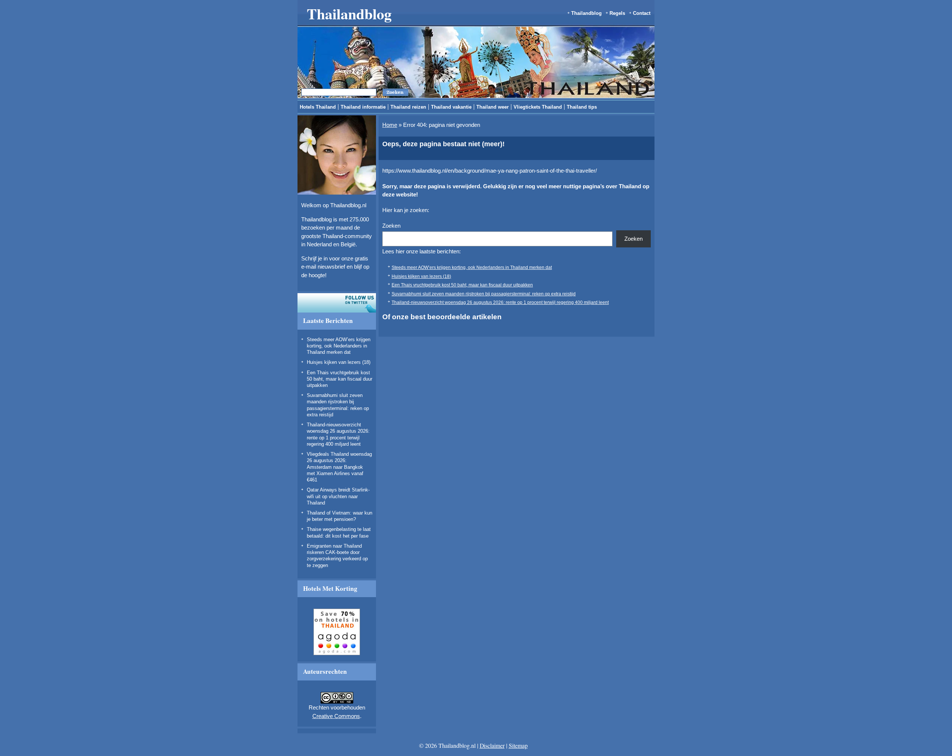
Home (389, 125)
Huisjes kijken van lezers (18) (338, 362)
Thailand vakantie (451, 107)
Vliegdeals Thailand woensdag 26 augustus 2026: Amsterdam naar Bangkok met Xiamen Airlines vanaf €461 (339, 467)
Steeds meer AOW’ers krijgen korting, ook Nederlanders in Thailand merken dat (338, 346)
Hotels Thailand (318, 107)
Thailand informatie (363, 107)
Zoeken (391, 225)
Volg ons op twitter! (337, 303)
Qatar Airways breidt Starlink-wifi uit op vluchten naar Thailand (338, 496)
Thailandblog (349, 14)
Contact (641, 13)
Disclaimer (492, 745)
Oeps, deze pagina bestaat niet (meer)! (443, 144)
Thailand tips (582, 107)
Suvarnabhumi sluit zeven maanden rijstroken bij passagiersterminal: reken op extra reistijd (484, 294)
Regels (617, 13)
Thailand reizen (408, 107)
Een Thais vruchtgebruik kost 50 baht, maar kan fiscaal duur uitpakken (339, 379)
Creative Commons (336, 716)
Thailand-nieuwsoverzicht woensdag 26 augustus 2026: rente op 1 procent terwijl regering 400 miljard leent (500, 302)
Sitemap (518, 745)
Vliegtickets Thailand (538, 107)
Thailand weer (492, 107)
